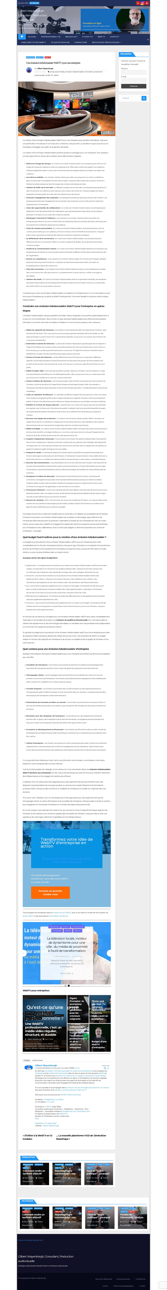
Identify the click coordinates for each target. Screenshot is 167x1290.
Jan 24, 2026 (127, 1222)
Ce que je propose (60, 42)
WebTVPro (63, 1114)
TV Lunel (50, 1102)
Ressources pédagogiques (106, 42)
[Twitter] (108, 1068)
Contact (114, 37)
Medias (107, 1164)
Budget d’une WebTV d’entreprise (99, 1044)
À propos (27, 1060)
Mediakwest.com (69, 1111)
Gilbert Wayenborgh (45, 68)
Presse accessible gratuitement (30, 1240)
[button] (148, 40)
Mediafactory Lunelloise (54, 1099)
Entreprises (30, 57)
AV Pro (77, 1068)
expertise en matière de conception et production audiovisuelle (80, 1076)
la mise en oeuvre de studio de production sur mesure (87, 1088)
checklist (53, 926)
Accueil (32, 37)
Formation (89, 72)
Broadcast (71, 37)
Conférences (140, 1279)
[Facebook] (105, 1068)
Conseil (39, 1012)
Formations (81, 42)
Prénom (124, 69)
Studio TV (87, 37)
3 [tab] (62, 986)
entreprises (39, 1073)
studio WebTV (28, 916)
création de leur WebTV (62, 913)
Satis (37, 1119)
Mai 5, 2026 (29, 1178)
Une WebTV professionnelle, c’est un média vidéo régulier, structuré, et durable (43, 1029)
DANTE (48, 1107)
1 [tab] (55, 986)
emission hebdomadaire (74, 72)
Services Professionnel (103, 1279)
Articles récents (37, 1060)
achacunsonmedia (57, 72)
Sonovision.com (84, 1111)
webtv (56, 75)
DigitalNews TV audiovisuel (45, 1123)
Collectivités (64, 926)
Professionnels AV (51, 37)
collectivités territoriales (58, 1073)
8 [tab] (79, 986)
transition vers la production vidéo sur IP (70, 1090)
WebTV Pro (78, 931)
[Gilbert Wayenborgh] (28, 1067)
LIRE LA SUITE (65, 973)
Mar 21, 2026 (94, 1178)
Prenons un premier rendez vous (50, 893)
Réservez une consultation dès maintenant (67, 860)
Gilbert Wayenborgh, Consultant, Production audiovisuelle (32, 15)
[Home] (22, 37)
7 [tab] (75, 986)
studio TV (49, 75)
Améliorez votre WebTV (33, 42)
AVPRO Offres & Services (71, 1095)
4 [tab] (65, 986)
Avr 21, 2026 (61, 1178)
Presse (133, 1208)
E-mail (123, 77)
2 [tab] (58, 986)
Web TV (101, 37)
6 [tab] (72, 986)
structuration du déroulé (58, 916)
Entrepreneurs (78, 926)
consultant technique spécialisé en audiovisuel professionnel (68, 1071)
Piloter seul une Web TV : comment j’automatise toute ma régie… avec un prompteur (100, 1010)
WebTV (101, 1073)
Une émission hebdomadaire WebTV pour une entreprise (53, 62)
